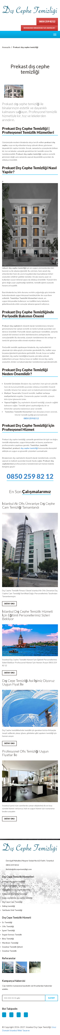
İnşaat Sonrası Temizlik (12, 934)
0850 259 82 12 (31, 418)
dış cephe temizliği (29, 448)
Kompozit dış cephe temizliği (14, 894)
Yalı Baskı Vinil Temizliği (12, 910)
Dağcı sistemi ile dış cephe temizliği (17, 898)
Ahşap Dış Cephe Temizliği (13, 885)
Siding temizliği (8, 906)
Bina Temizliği (8, 938)
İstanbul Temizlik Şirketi (12, 947)
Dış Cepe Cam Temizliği (12, 902)
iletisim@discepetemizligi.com (19, 869)
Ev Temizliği (7, 922)
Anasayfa (6, 47)
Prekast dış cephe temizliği (13, 881)
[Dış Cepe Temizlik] (30, 10)
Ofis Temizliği (8, 926)
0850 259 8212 (47, 21)
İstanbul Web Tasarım (20, 1030)
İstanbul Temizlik (9, 951)
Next (18, 91)
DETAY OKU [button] (9, 604)
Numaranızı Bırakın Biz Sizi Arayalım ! (39, 28)
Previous (8, 91)
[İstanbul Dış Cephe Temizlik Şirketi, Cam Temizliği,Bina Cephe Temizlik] (30, 848)
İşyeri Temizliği (8, 930)
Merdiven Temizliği (10, 943)
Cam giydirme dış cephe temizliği (16, 889)
